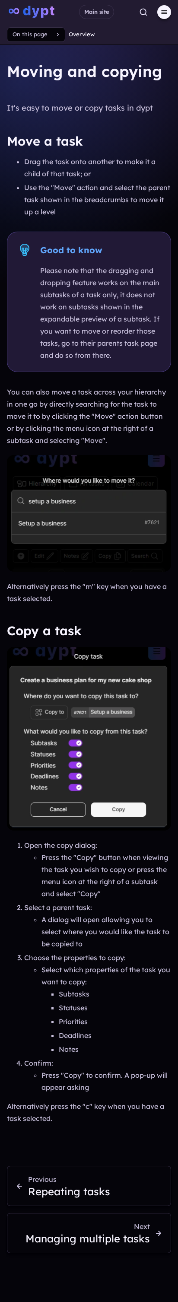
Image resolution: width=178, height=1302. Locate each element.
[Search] (143, 12)
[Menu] (164, 12)
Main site (96, 11)
